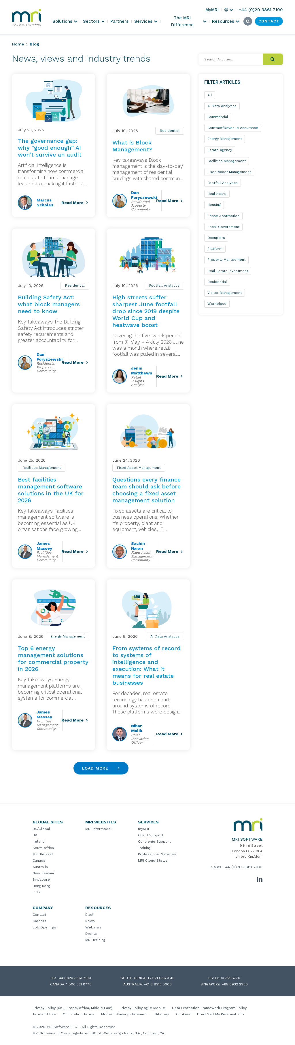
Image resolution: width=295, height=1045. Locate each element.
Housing (214, 205)
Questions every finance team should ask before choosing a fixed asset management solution (146, 490)
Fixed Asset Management (138, 468)
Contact (39, 915)
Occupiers (216, 238)
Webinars (93, 927)
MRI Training (95, 940)
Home (18, 44)
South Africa (43, 848)
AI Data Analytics (164, 636)
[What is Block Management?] (148, 100)
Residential (169, 131)
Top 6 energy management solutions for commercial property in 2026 (53, 658)
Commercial (217, 117)
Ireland (39, 842)
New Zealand (44, 873)
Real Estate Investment (227, 271)
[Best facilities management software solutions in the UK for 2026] (53, 431)
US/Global (41, 829)
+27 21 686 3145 (161, 978)
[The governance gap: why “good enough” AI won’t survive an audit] (53, 100)
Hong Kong (41, 886)
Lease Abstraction (223, 216)
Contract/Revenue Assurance (232, 128)
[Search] (273, 59)
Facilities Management (41, 468)
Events (91, 934)
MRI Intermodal (98, 829)
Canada (39, 861)
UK (35, 835)
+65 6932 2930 (235, 984)
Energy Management (67, 636)
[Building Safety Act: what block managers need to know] (53, 255)
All (209, 95)
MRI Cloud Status (153, 861)
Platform (214, 249)
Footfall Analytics (164, 285)
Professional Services (157, 854)
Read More (72, 202)
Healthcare (216, 194)
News (90, 921)
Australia (40, 867)
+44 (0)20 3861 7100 (242, 867)
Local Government (223, 227)
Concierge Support (154, 842)
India (37, 892)
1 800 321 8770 (227, 978)
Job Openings (44, 927)
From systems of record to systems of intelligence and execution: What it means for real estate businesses (146, 665)
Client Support (150, 835)
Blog (89, 915)
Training (144, 848)
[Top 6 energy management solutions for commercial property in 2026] (53, 606)
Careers (39, 921)
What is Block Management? (132, 146)
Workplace (216, 304)
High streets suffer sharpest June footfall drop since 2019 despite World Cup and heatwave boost (145, 311)
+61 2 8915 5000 (158, 984)
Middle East (43, 854)
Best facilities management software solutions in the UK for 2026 (51, 490)
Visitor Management (224, 293)
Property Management (226, 260)
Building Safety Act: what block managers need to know (49, 304)
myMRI (143, 829)
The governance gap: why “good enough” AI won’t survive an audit (50, 147)
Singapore (41, 880)
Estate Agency (219, 150)
